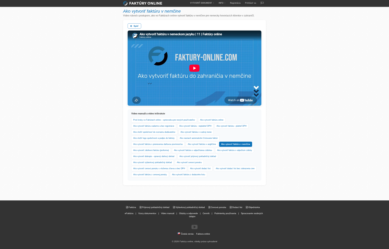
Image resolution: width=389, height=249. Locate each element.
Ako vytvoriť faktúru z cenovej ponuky (150, 174)
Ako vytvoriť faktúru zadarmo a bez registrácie (153, 126)
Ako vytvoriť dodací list (200, 168)
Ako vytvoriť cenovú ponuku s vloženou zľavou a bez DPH (159, 168)
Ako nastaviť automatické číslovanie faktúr (199, 138)
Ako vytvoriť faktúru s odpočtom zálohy (234, 150)
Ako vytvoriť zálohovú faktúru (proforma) (151, 150)
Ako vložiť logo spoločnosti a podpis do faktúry (154, 138)
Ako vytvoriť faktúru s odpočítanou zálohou (193, 150)
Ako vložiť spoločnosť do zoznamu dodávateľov (154, 132)
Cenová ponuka (218, 207)
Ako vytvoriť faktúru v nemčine (235, 144)
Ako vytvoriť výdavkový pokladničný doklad (152, 162)
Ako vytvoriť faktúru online (211, 120)
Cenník (206, 213)
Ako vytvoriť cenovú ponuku (189, 162)
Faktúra (132, 207)
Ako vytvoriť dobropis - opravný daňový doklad (153, 156)
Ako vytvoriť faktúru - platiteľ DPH (231, 126)
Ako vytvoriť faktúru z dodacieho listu (188, 174)
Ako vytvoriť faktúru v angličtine (202, 144)
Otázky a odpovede (188, 213)
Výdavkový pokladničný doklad (190, 207)
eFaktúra (129, 213)
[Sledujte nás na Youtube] (194, 227)
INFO (221, 3)
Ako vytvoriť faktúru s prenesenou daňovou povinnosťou (158, 144)
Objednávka (254, 207)
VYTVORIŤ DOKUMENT (201, 3)
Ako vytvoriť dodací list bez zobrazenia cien (235, 168)
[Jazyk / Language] (262, 3)
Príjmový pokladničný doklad (155, 207)
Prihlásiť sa (250, 3)
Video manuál (167, 213)
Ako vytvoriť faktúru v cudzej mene (196, 132)
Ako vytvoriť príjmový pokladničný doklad (197, 156)
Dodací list (237, 207)
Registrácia (235, 3)
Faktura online (203, 234)
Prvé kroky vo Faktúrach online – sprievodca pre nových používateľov (164, 120)
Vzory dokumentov (147, 213)
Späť (136, 26)
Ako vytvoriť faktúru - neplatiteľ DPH (195, 126)
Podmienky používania (225, 213)
